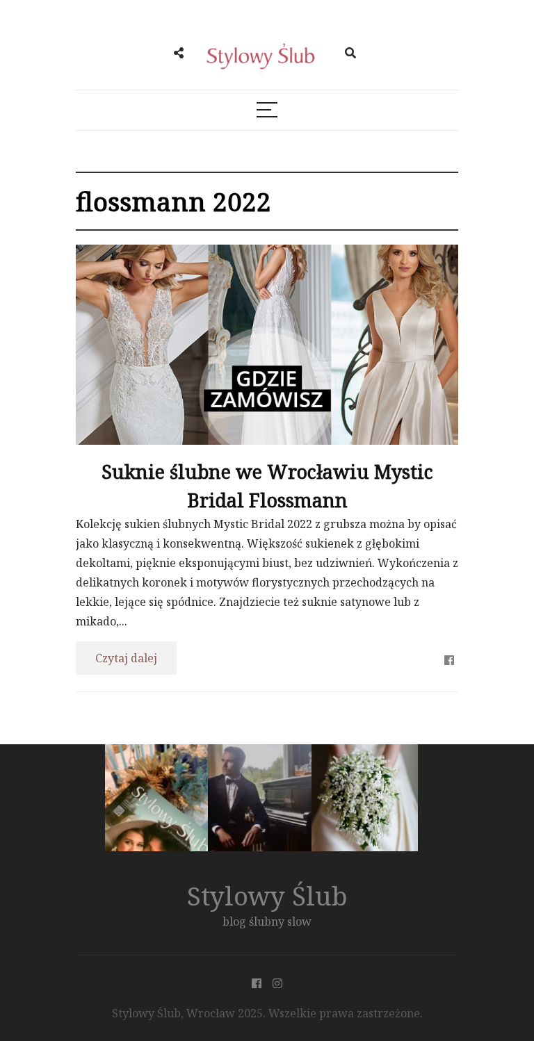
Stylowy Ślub (267, 895)
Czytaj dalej (126, 658)
